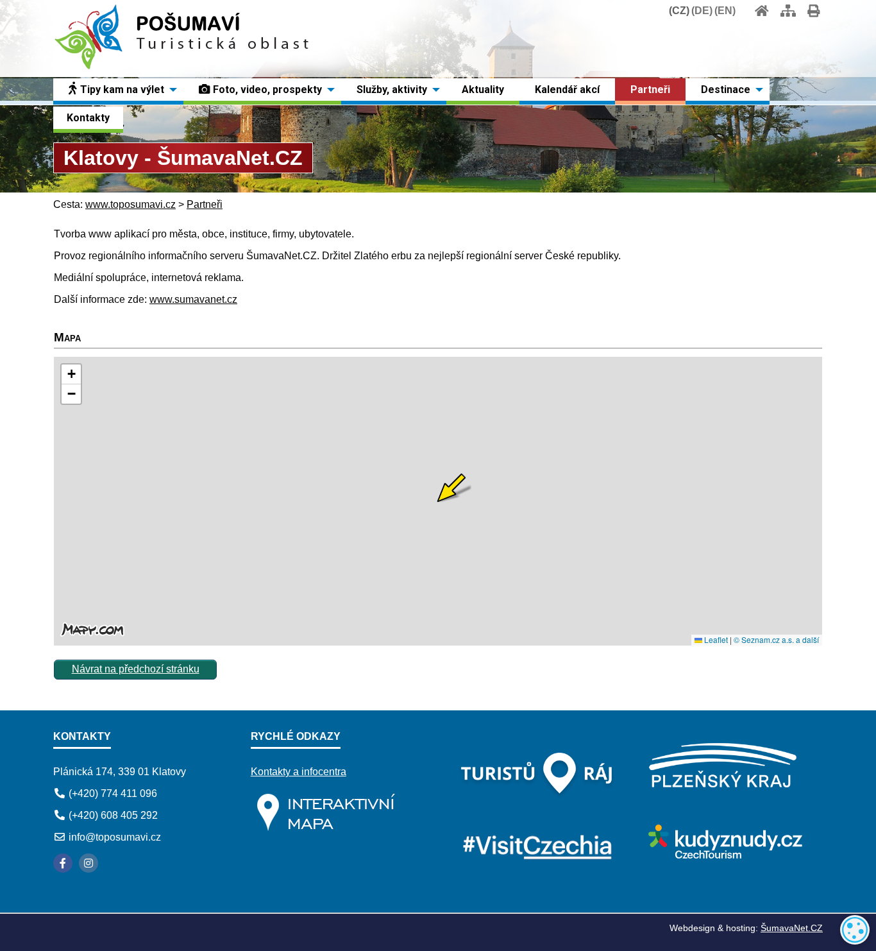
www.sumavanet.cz (193, 299)
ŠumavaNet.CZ (792, 928)
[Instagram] (88, 863)
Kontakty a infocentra (298, 771)
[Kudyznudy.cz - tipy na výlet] (723, 855)
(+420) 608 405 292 (113, 815)
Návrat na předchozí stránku (135, 669)
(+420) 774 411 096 (113, 793)
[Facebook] (62, 863)
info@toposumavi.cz (115, 837)
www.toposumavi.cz (130, 204)
